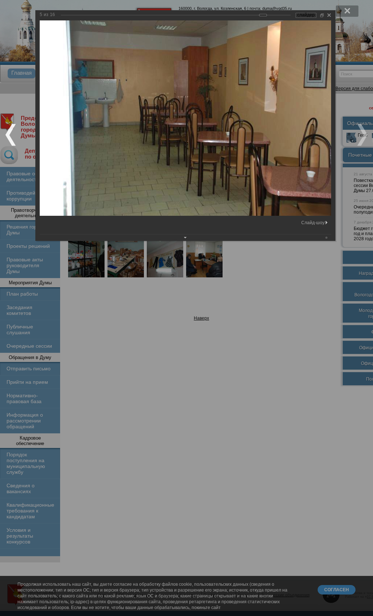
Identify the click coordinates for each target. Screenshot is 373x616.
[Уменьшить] (322, 15)
